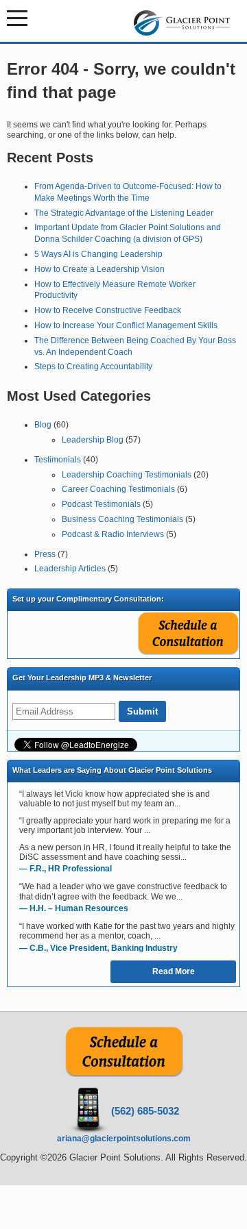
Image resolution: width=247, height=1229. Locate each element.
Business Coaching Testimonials (122, 519)
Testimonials (57, 459)
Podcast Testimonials (101, 504)
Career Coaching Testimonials (118, 489)
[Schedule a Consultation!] (124, 1074)
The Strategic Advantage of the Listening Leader (123, 213)
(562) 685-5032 (145, 1111)
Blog (42, 425)
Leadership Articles (70, 568)
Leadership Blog (93, 440)
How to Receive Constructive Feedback (107, 310)
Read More (173, 971)
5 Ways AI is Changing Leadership (98, 254)
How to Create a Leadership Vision (99, 269)
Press (45, 554)
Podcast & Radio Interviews (113, 534)
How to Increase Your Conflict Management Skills (125, 325)
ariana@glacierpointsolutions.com (124, 1138)
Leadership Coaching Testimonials (126, 475)
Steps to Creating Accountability (93, 366)
